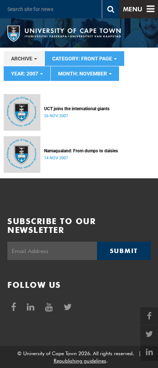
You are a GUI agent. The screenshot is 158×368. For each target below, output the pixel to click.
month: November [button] (83, 74)
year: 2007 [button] (25, 74)
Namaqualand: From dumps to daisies (81, 150)
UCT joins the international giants (76, 108)
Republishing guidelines (80, 361)
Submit (124, 250)
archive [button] (22, 59)
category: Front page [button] (82, 59)
